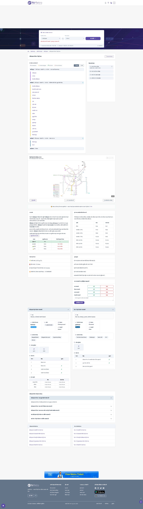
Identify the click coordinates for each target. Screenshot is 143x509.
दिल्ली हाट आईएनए (36, 98)
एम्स (33, 101)
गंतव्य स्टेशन (67, 35)
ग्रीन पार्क (34, 104)
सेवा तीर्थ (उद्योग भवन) (36, 89)
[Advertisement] (71, 17)
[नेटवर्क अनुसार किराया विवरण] (111, 66)
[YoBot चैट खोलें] (3, 506)
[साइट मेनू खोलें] (114, 3)
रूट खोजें (92, 38)
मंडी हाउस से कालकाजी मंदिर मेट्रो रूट (37, 433)
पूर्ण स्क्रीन (33, 200)
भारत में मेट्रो (67, 492)
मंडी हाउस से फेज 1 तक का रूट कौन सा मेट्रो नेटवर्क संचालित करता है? (45, 410)
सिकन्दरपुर (34, 134)
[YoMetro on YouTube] (103, 488)
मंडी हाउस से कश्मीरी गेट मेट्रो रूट (36, 430)
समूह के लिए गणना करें (34, 235)
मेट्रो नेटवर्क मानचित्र (54, 490)
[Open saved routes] (140, 502)
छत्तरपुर (33, 119)
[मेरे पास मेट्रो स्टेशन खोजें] (108, 3)
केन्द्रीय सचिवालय (35, 79)
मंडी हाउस (34, 73)
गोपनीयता (106, 503)
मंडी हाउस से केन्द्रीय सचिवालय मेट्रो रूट (37, 437)
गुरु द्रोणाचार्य (35, 131)
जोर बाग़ (34, 95)
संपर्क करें (81, 490)
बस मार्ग (66, 488)
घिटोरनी (34, 125)
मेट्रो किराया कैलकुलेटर (54, 492)
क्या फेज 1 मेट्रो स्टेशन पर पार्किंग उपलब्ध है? (40, 418)
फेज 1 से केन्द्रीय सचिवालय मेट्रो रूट (81, 437)
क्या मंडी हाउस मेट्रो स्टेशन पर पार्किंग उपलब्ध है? (41, 414)
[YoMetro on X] (101, 488)
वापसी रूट (100, 45)
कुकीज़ (113, 503)
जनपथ (33, 76)
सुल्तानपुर (34, 122)
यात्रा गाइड (67, 490)
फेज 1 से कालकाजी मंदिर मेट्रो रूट (81, 433)
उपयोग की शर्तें (99, 503)
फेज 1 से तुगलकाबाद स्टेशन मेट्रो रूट (81, 441)
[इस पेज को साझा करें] (140, 498)
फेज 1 (33, 145)
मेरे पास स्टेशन (52, 488)
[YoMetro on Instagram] (98, 488)
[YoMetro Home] (35, 3)
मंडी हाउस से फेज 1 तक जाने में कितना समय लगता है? (41, 406)
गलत (107, 286)
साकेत (33, 113)
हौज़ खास (34, 107)
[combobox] (51, 38)
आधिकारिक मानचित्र (108, 200)
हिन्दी (31, 495)
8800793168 (49, 324)
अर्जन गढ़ (34, 128)
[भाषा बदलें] (111, 2)
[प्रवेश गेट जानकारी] (34, 69)
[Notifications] (105, 2)
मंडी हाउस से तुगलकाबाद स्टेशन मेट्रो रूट (37, 441)
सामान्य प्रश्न (82, 492)
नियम (91, 206)
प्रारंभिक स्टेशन (43, 35)
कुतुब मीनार (34, 116)
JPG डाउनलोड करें (70, 200)
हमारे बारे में (82, 488)
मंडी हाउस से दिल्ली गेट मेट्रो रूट (35, 445)
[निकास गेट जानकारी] (34, 148)
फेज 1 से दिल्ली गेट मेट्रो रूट (80, 445)
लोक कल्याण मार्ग (35, 92)
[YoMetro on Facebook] (95, 488)
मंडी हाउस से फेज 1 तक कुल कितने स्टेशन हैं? (40, 398)
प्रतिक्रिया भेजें (79, 302)
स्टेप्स (82, 65)
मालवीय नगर (34, 110)
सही (94, 286)
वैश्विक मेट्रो (67, 494)
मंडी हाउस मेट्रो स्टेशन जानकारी (35, 309)
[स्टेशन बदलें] (62, 38)
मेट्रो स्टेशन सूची (53, 494)
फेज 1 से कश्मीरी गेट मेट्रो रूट (80, 430)
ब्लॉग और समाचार (83, 494)
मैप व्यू (77, 65)
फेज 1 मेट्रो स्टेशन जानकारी (79, 309)
